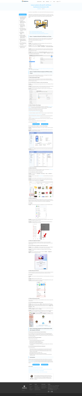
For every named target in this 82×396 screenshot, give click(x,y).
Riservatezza (30, 386)
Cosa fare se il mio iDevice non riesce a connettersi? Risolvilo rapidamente (22, 25)
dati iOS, (56, 386)
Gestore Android (36, 385)
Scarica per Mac (45, 364)
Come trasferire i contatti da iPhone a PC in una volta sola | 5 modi (23, 47)
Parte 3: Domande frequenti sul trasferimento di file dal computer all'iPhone (39, 33)
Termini (30, 387)
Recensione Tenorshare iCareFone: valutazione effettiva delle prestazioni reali (23, 40)
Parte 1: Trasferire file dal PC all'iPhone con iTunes (36, 31)
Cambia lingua (23, 390)
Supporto (58, 1)
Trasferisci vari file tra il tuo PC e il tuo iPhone (34, 111)
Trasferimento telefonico (37, 387)
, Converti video (55, 389)
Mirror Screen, (51, 387)
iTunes (42, 40)
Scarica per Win (36, 364)
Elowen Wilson (39, 8)
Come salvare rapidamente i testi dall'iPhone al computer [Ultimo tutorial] (23, 21)
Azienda (30, 384)
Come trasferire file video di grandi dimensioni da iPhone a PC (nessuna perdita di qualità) (23, 18)
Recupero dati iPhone (43, 386)
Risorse (54, 1)
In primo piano (43, 384)
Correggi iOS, (53, 385)
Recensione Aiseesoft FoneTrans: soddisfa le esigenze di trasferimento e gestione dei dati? (23, 36)
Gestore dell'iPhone (23, 14)
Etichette (49, 384)
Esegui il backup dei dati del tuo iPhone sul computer (35, 114)
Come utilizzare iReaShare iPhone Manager (22, 33)
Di (29, 385)
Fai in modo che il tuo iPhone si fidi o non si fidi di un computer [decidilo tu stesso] (23, 29)
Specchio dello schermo (43, 385)
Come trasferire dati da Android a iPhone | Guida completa (36, 367)
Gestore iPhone (36, 386)
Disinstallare (30, 389)
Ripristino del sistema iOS (44, 387)
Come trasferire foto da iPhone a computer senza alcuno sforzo (23, 44)
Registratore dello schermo (37, 389)
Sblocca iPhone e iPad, (55, 387)
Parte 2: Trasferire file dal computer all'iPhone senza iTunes (37, 32)
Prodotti (36, 384)
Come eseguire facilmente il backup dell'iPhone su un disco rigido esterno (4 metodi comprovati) (40, 369)
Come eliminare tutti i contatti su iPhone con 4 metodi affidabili (36, 370)
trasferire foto (51, 169)
